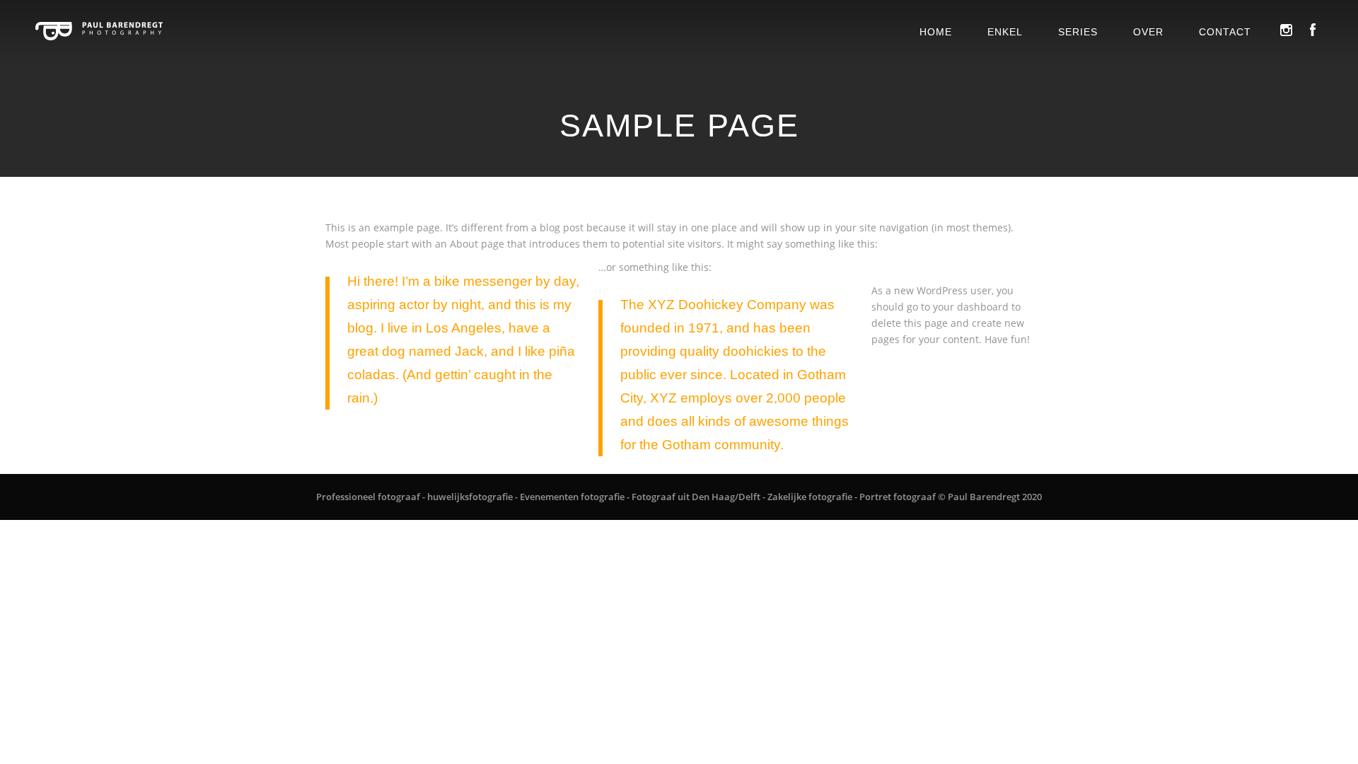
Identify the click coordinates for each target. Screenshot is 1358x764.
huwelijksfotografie (470, 496)
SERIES (1078, 31)
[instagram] (1286, 29)
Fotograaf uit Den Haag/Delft (696, 496)
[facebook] (1313, 29)
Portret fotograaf (897, 496)
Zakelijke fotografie (809, 496)
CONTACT (1225, 31)
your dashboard (971, 306)
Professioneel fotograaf (368, 496)
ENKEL (1005, 31)
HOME (935, 31)
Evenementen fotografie (572, 496)
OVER (1148, 31)
